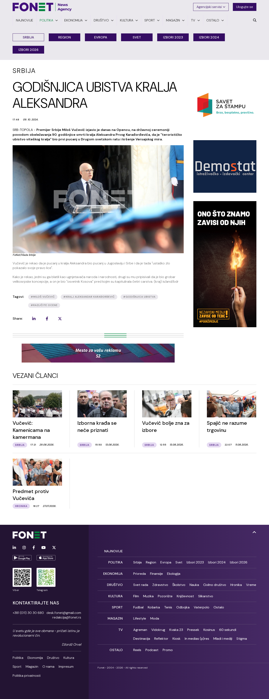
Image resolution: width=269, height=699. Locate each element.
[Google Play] (22, 558)
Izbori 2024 (209, 37)
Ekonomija (35, 657)
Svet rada (140, 585)
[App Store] (46, 558)
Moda (154, 618)
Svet (137, 37)
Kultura (68, 657)
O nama (48, 666)
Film (136, 596)
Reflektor (161, 638)
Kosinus (209, 630)
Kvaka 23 (176, 630)
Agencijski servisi (209, 7)
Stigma (241, 638)
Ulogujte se (244, 7)
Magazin (32, 666)
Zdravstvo (160, 585)
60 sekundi (227, 630)
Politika (18, 657)
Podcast (151, 650)
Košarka (154, 607)
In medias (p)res (197, 638)
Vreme (251, 585)
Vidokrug (158, 630)
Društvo (53, 657)
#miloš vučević (43, 296)
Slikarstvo (205, 596)
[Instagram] (24, 547)
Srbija (28, 37)
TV (120, 630)
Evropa (100, 37)
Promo (168, 650)
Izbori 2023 (173, 37)
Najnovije (113, 551)
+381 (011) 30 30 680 (28, 613)
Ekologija (173, 573)
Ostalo (219, 607)
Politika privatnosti (27, 675)
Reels (137, 650)
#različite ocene (44, 305)
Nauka (194, 585)
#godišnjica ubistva (139, 296)
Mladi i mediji (222, 638)
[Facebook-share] (46, 318)
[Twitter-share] (59, 318)
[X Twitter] (54, 547)
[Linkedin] (14, 547)
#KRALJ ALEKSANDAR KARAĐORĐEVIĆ (89, 296)
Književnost (185, 596)
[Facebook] (34, 547)
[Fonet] (42, 7)
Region (64, 37)
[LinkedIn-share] (33, 318)
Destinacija (141, 638)
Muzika (148, 596)
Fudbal (138, 607)
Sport (17, 666)
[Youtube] (43, 547)
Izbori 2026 (28, 49)
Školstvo (178, 585)
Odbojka (183, 607)
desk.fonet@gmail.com (63, 613)
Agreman (140, 630)
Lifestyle (139, 618)
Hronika (236, 585)
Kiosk (177, 638)
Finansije (156, 573)
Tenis (168, 607)
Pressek (193, 630)
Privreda (139, 573)
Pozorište (165, 596)
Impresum (66, 666)
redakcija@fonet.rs (66, 617)
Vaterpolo (201, 607)
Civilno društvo (214, 585)
